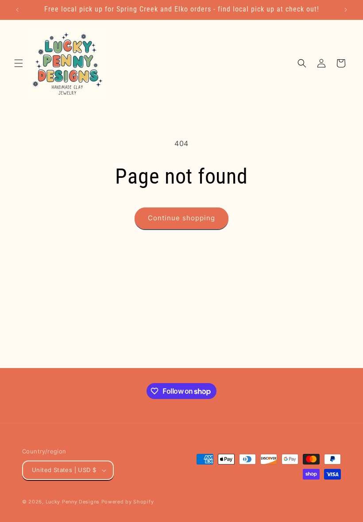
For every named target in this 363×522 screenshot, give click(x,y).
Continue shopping (181, 218)
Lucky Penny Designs (73, 502)
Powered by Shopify (127, 502)
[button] (18, 63)
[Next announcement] (345, 9)
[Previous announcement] (17, 9)
